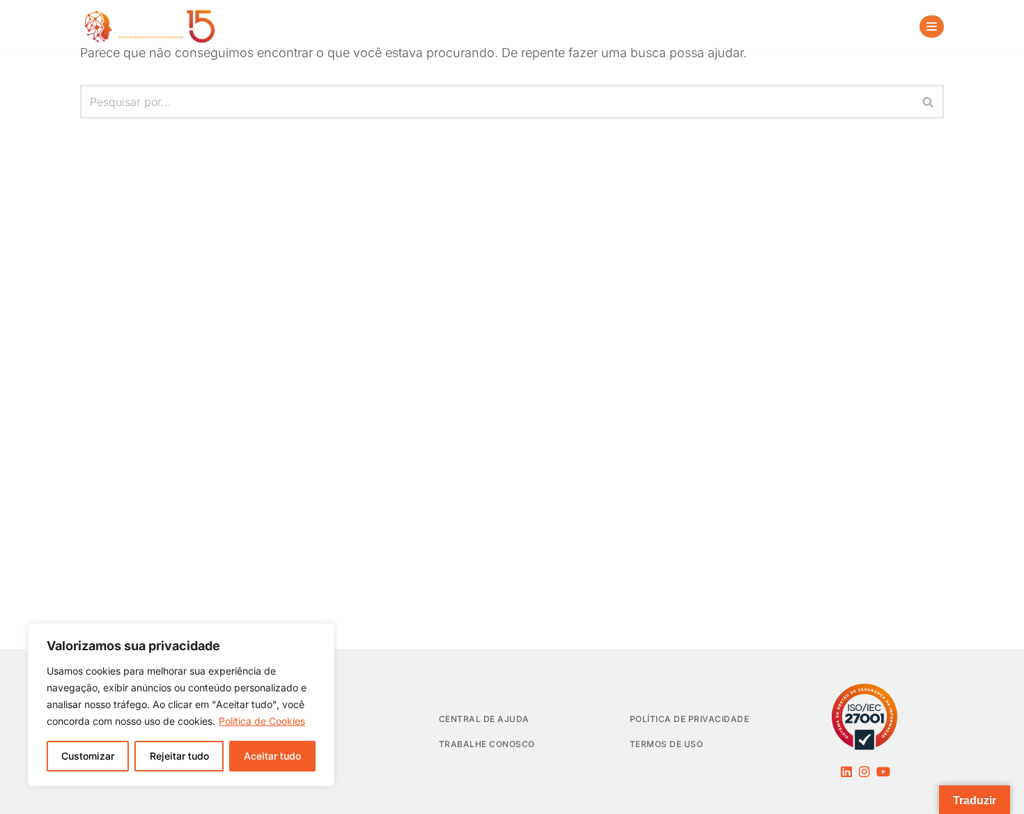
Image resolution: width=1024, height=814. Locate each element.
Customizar (87, 756)
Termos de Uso (667, 744)
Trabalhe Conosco (487, 744)
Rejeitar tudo (179, 756)
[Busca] (889, 26)
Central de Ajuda (484, 719)
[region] (181, 704)
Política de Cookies (262, 721)
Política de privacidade (690, 719)
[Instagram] (864, 771)
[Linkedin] (846, 771)
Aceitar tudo (272, 756)
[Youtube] (883, 771)
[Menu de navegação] (932, 26)
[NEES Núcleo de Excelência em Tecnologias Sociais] (149, 26)
